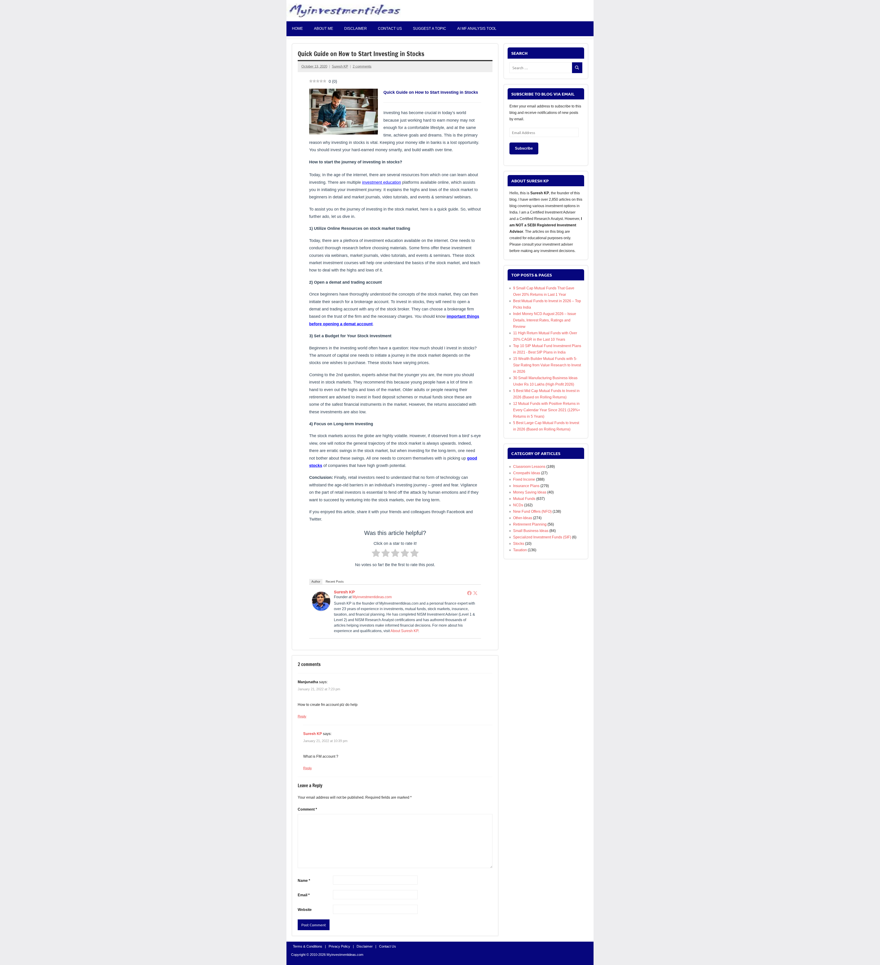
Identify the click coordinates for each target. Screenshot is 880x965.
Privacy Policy (339, 946)
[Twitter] (475, 593)
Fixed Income (524, 479)
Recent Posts (335, 581)
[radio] (376, 554)
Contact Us (387, 946)
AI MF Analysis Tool (476, 28)
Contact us (390, 28)
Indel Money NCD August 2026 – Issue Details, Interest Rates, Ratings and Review (544, 320)
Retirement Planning (530, 524)
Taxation (520, 550)
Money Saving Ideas (529, 492)
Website (305, 910)
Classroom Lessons (529, 467)
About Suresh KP (404, 631)
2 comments (362, 66)
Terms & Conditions (307, 946)
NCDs (518, 505)
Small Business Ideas (530, 531)
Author (315, 581)
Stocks (518, 544)
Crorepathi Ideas (526, 473)
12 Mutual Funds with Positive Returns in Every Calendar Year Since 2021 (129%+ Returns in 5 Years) (546, 410)
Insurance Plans (526, 486)
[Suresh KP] (321, 609)
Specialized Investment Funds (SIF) (542, 537)
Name (304, 881)
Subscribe (524, 148)
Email (304, 895)
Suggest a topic (429, 28)
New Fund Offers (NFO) (532, 511)
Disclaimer (355, 28)
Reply (302, 716)
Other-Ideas (522, 518)
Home (297, 28)
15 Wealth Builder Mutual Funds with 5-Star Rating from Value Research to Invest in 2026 (547, 365)
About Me (323, 28)
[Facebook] (469, 593)
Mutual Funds (524, 499)
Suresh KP (340, 66)
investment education (381, 182)
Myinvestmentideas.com (372, 597)
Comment (307, 809)
